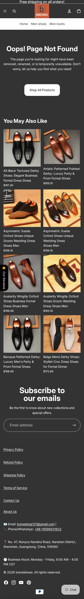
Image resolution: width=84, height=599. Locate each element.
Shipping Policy (14, 475)
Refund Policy (13, 462)
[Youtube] (21, 582)
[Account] (69, 11)
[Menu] (5, 11)
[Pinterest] (28, 582)
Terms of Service (15, 488)
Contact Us (11, 500)
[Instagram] (13, 582)
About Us (10, 511)
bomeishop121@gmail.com (35, 524)
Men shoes (38, 24)
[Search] (14, 11)
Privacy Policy (13, 449)
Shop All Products (42, 90)
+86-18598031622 (48, 529)
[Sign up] (74, 425)
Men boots (57, 24)
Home (24, 24)
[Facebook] (6, 582)
